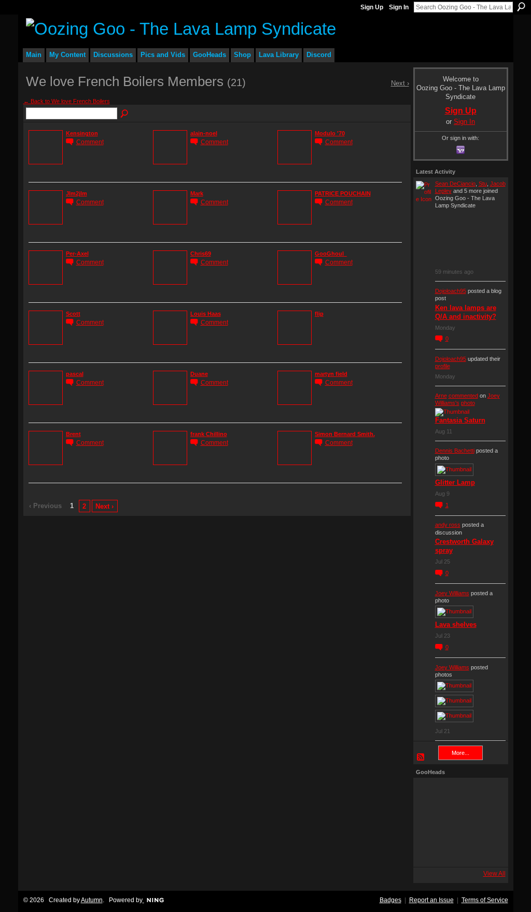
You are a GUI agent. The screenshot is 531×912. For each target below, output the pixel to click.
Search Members (125, 114)
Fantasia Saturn (460, 420)
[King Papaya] (429, 794)
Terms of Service (485, 900)
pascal (74, 374)
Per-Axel (77, 253)
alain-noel (203, 133)
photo (468, 403)
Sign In (399, 7)
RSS (421, 757)
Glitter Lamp (455, 482)
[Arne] (457, 850)
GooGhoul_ (331, 253)
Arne (441, 395)
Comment (90, 141)
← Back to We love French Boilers (66, 101)
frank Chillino (208, 434)
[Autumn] (429, 850)
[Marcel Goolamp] (485, 850)
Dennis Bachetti (454, 450)
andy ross (447, 525)
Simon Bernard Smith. (345, 434)
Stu (483, 183)
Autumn (92, 900)
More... (460, 753)
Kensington (82, 133)
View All (494, 873)
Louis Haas (205, 314)
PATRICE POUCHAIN (343, 193)
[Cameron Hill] (457, 794)
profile (442, 366)
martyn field (331, 374)
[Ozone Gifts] (485, 794)
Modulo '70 (330, 133)
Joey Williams (452, 593)
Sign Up (371, 7)
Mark (196, 193)
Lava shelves (456, 624)
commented (463, 395)
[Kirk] (457, 822)
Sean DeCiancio (455, 183)
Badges (390, 900)
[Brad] (485, 822)
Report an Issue (431, 900)
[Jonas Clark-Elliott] (429, 822)
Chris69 (200, 253)
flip (319, 314)
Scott (73, 314)
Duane (199, 374)
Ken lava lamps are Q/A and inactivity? (465, 312)
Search (521, 6)
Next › (104, 506)
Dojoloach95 (450, 291)
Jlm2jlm (76, 193)
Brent (73, 434)
